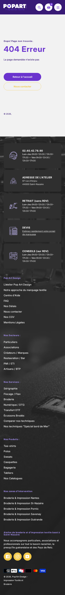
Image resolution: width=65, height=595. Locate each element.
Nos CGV (9, 317)
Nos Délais (10, 306)
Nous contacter (13, 311)
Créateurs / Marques (16, 352)
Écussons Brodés (14, 415)
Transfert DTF (12, 410)
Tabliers (8, 472)
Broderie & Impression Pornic (21, 508)
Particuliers (10, 342)
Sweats (8, 456)
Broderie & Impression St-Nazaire (24, 503)
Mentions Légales (14, 322)
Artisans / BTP (12, 368)
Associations (11, 347)
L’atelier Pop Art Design (18, 284)
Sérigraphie (11, 388)
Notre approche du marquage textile (25, 290)
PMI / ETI (9, 363)
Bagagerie (10, 467)
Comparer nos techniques (19, 420)
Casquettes (10, 462)
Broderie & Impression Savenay (22, 514)
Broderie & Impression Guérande (23, 519)
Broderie (9, 399)
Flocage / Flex (12, 394)
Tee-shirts (10, 446)
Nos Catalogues (13, 478)
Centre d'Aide (12, 295)
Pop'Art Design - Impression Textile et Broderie (34, 114)
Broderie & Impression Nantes (21, 498)
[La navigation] (58, 7)
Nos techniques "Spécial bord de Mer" (27, 426)
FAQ (6, 300)
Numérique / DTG (14, 404)
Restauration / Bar (14, 358)
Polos (7, 451)
